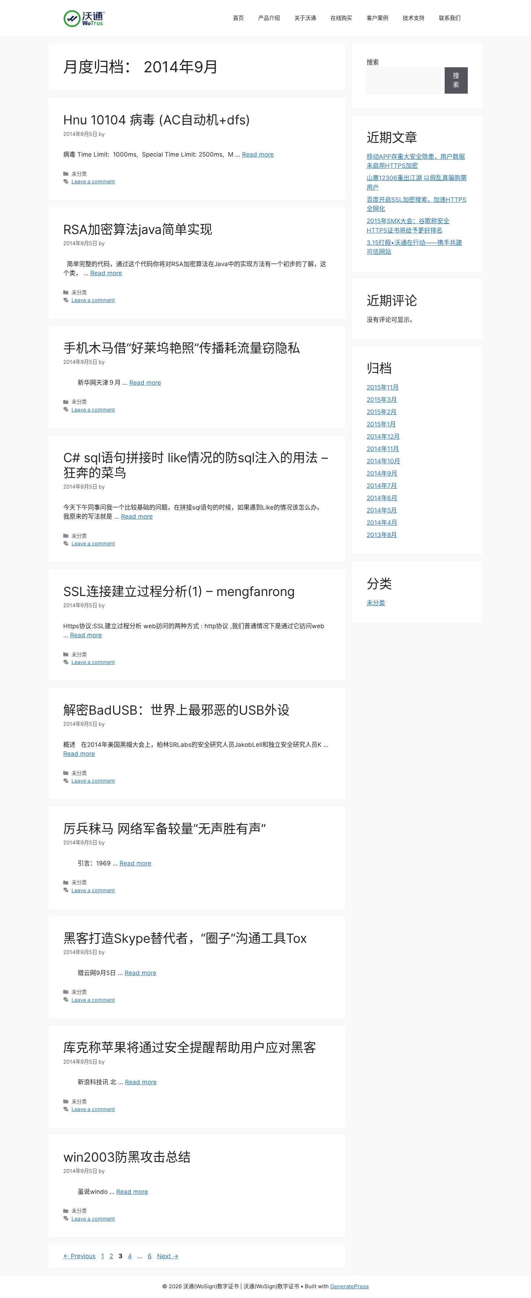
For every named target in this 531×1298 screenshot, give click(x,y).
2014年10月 (383, 461)
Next (167, 1256)
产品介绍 (269, 17)
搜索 (373, 62)
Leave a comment (93, 181)
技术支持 (413, 17)
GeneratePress (349, 1286)
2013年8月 (382, 535)
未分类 (376, 603)
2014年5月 (382, 510)
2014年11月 (383, 448)
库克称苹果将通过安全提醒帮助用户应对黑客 (189, 1047)
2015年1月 (381, 424)
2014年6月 (382, 498)
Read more (258, 154)
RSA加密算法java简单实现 (137, 229)
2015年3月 (382, 399)
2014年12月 (383, 436)
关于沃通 (305, 17)
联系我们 (450, 17)
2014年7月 (382, 485)
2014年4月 (382, 522)
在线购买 (341, 17)
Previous (79, 1256)
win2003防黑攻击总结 (127, 1157)
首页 (238, 17)
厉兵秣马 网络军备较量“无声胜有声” (164, 828)
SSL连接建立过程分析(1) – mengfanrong (179, 591)
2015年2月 (382, 412)
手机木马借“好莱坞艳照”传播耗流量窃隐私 (181, 348)
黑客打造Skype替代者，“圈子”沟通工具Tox (185, 938)
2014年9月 (382, 473)
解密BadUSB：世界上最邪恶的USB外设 (176, 710)
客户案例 (377, 17)
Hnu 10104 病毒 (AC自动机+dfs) (156, 119)
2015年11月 (383, 387)
